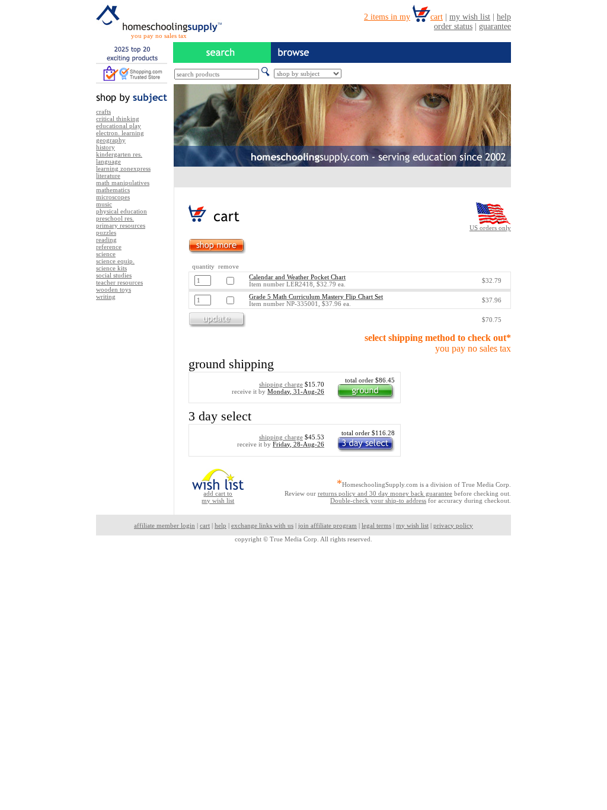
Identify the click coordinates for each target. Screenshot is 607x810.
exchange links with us (262, 525)
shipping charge (281, 384)
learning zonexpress (123, 168)
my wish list (412, 525)
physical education (121, 211)
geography (111, 139)
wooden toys (113, 289)
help (220, 525)
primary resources (120, 225)
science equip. (115, 260)
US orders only (490, 227)
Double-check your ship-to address (378, 500)
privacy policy (453, 525)
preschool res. (115, 218)
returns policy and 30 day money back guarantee (385, 493)
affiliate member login (164, 525)
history (105, 147)
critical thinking (117, 118)
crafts (103, 111)
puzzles (106, 232)
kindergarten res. (119, 154)
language (108, 161)
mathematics (113, 189)
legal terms (376, 525)
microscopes (113, 196)
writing (106, 296)
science (106, 253)
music (104, 204)
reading (106, 239)
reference (109, 246)
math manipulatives (122, 182)
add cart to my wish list (218, 497)
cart (205, 525)
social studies (114, 275)
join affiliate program (327, 525)
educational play (118, 125)
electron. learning (120, 132)
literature (108, 175)
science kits (111, 268)
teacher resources (119, 282)
